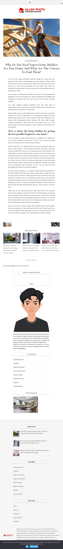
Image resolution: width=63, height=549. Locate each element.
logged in (14, 266)
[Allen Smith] (31, 10)
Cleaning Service (18, 359)
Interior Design (17, 375)
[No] (61, 544)
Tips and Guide (18, 386)
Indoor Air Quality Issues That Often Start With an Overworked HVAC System (50, 248)
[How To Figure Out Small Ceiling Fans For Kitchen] (7, 224)
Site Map (16, 521)
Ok (27, 546)
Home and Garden (19, 367)
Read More (22, 348)
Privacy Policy (17, 517)
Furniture (16, 363)
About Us (16, 510)
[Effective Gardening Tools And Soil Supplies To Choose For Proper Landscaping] (56, 224)
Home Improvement (31, 60)
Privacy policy (33, 546)
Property (16, 382)
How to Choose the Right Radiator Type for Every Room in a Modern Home (31, 248)
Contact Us (16, 514)
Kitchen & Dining (18, 378)
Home (15, 506)
